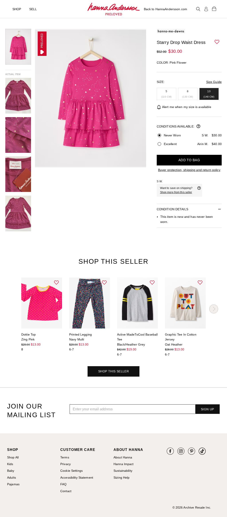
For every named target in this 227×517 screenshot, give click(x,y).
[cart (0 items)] (214, 8)
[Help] (199, 190)
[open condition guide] (198, 126)
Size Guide (214, 82)
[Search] (198, 9)
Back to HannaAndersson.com (165, 9)
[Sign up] (206, 9)
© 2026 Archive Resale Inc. (191, 507)
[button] (217, 42)
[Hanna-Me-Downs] (114, 9)
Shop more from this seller (176, 192)
